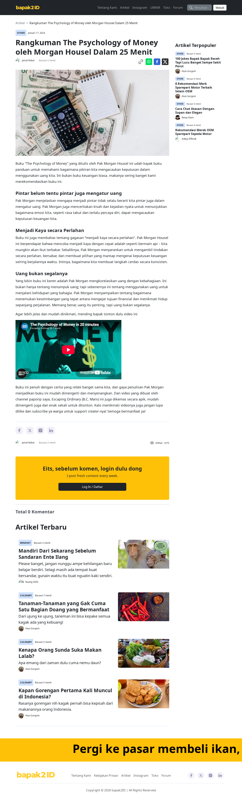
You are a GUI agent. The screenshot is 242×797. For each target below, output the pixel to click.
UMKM (155, 7)
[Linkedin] (51, 430)
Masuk (220, 7)
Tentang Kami (107, 7)
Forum (178, 7)
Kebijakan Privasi (106, 775)
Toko (166, 7)
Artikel (124, 7)
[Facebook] (19, 430)
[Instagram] (40, 430)
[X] (30, 430)
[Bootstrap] (36, 775)
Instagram (139, 7)
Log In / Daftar (92, 487)
